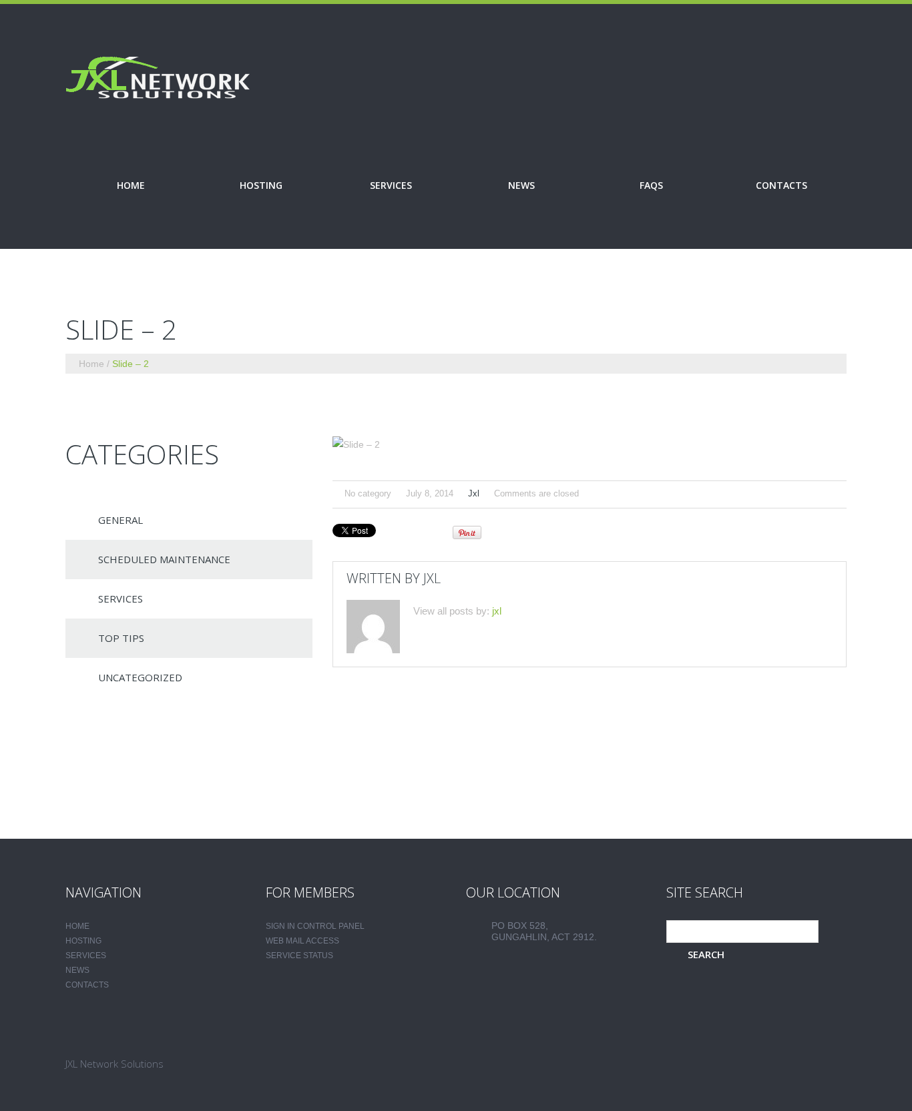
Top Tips (121, 638)
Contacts (781, 185)
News (521, 185)
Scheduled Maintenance (164, 559)
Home (131, 185)
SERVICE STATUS (299, 955)
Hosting (261, 185)
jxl (473, 493)
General (120, 519)
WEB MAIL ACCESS (302, 941)
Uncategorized (140, 677)
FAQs (651, 185)
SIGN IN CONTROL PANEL (315, 926)
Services (391, 185)
